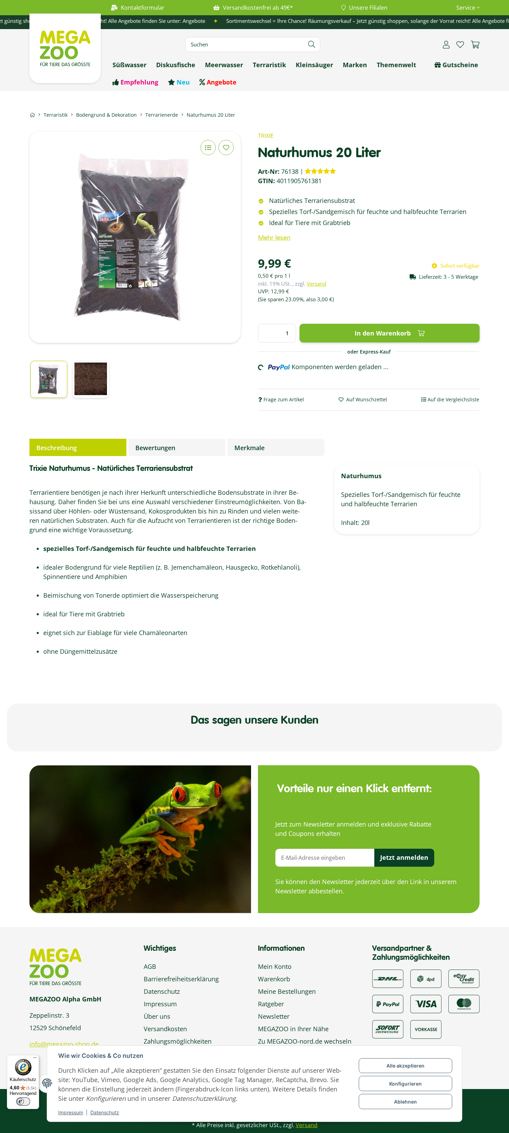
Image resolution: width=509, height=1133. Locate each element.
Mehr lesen (274, 237)
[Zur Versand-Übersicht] (387, 978)
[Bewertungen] (320, 171)
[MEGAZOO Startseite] (65, 47)
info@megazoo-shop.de (64, 1044)
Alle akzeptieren (405, 1066)
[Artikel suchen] (311, 44)
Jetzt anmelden (404, 857)
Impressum (70, 1112)
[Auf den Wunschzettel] (226, 147)
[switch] (23, 1101)
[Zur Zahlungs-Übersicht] (464, 978)
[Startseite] (32, 114)
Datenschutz (104, 1112)
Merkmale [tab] (249, 448)
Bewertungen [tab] (155, 448)
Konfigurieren (405, 1084)
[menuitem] (129, 65)
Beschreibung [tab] (56, 448)
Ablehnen (405, 1102)
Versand (316, 283)
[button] (465, 7)
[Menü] (35, 1059)
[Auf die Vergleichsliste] (208, 147)
